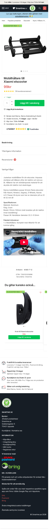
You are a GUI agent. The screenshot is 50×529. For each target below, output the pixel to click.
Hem (3, 21)
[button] (44, 8)
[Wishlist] (40, 292)
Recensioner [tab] (9, 160)
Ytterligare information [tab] (11, 151)
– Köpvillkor (6, 439)
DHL (3, 495)
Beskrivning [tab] (7, 142)
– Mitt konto (6, 447)
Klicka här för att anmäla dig (13, 484)
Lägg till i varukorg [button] (24, 337)
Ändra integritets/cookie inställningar (16, 505)
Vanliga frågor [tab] (8, 169)
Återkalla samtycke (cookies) (13, 510)
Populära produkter (14, 21)
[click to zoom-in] (25, 46)
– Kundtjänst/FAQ (9, 444)
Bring (4, 501)
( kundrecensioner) (23, 91)
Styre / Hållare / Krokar (40, 21)
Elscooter (27, 21)
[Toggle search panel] (39, 8)
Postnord (5, 498)
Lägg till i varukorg (29, 103)
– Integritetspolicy (9, 442)
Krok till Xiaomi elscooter (24, 331)
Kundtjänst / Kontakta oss (12, 431)
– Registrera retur (9, 450)
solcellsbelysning (22, 16)
